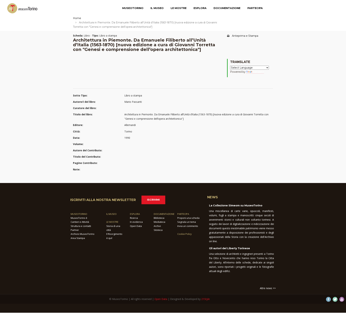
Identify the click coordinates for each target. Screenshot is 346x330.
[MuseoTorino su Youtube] (341, 299)
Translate (258, 71)
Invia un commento (187, 226)
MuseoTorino (132, 8)
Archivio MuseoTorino (82, 234)
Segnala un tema (186, 221)
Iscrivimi (153, 199)
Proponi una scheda (188, 218)
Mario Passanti (133, 101)
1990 (127, 137)
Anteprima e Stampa (245, 35)
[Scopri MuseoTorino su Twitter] (335, 299)
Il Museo (157, 8)
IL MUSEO (111, 214)
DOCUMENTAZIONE (164, 214)
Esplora (200, 8)
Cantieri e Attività (80, 221)
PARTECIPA (183, 214)
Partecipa (255, 8)
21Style (205, 299)
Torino (128, 131)
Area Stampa (78, 238)
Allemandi (130, 125)
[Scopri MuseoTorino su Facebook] (328, 299)
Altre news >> (268, 288)
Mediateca (159, 221)
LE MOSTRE (112, 221)
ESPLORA (135, 214)
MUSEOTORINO (79, 214)
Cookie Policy (184, 234)
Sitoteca (158, 230)
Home (77, 18)
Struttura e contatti (81, 226)
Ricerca (134, 218)
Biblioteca (159, 218)
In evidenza (136, 221)
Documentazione (227, 8)
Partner (75, 230)
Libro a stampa (133, 95)
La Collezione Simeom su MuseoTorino (235, 205)
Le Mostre (179, 8)
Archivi (157, 226)
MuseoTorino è (79, 218)
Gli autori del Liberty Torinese (229, 248)
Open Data (136, 226)
